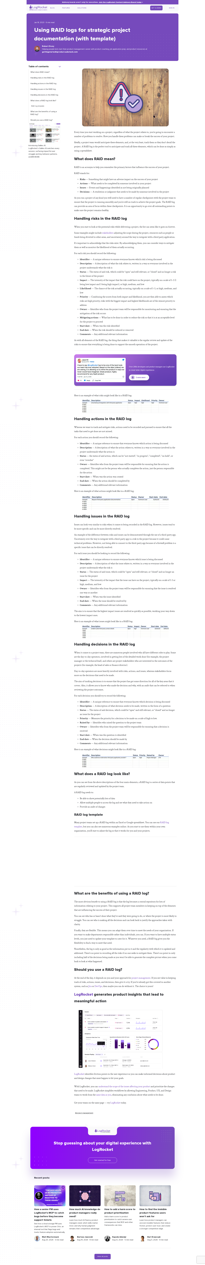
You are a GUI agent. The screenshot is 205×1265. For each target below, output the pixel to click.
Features (66, 8)
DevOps (98, 986)
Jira (90, 986)
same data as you (103, 1094)
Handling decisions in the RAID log (44, 95)
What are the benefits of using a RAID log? (43, 113)
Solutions (81, 8)
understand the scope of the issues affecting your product (124, 1086)
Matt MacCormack (50, 1237)
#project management (84, 1113)
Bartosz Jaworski (85, 1237)
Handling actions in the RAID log (43, 83)
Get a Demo (156, 8)
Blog (52, 8)
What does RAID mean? (40, 72)
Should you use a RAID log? (41, 120)
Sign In (171, 8)
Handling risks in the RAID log (42, 78)
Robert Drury (48, 46)
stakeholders (108, 232)
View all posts (102, 1256)
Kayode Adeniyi (119, 1237)
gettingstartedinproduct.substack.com (60, 52)
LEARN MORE (34, 157)
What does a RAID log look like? (43, 101)
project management (141, 977)
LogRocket (83, 994)
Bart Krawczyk (154, 1237)
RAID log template (37, 106)
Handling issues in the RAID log (43, 89)
